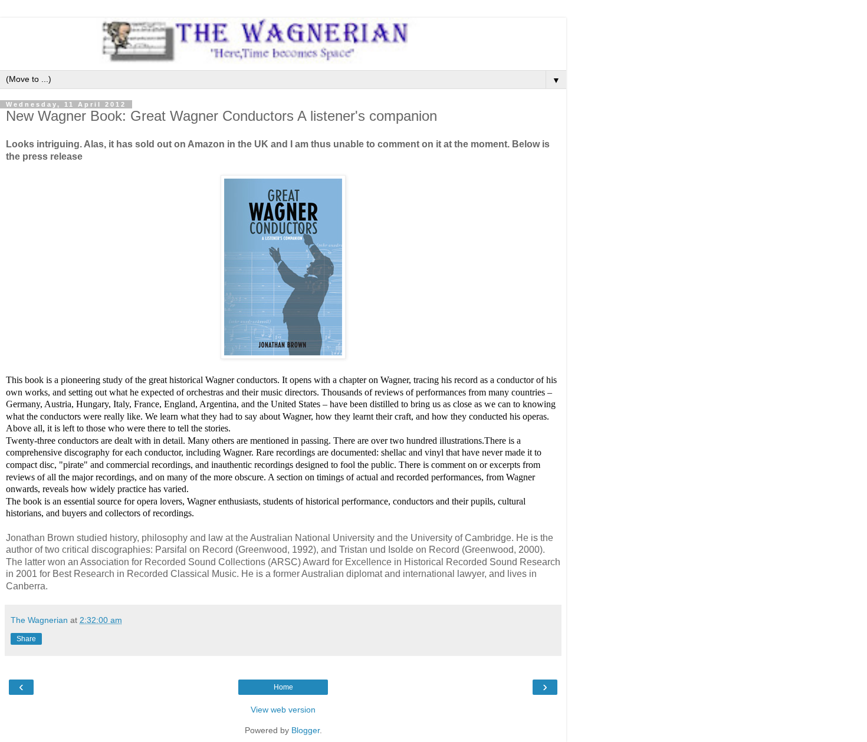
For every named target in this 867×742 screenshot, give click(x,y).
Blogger (305, 730)
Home (283, 687)
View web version (283, 709)
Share (26, 639)
